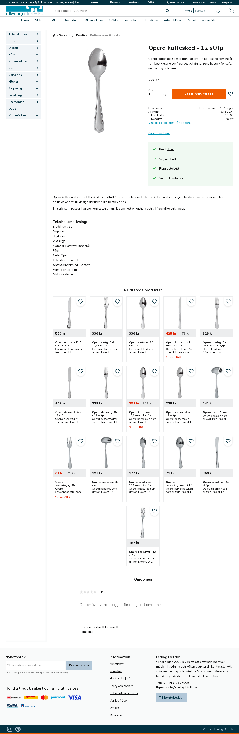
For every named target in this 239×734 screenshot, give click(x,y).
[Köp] (199, 93)
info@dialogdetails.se (182, 687)
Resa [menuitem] (12, 68)
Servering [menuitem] (70, 20)
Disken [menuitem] (39, 20)
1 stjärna (81, 592)
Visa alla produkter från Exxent (169, 123)
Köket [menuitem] (54, 20)
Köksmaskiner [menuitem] (93, 20)
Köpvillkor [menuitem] (116, 671)
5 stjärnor (95, 592)
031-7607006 (179, 682)
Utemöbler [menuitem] (150, 20)
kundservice (177, 178)
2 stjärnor (84, 592)
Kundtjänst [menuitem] (225, 2)
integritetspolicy (61, 672)
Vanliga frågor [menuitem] (119, 700)
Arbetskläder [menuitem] (173, 20)
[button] (218, 11)
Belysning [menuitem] (15, 88)
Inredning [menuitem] (130, 20)
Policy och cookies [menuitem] (122, 686)
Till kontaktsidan (171, 697)
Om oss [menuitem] (212, 2)
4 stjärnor (91, 592)
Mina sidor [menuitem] (199, 2)
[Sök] (167, 11)
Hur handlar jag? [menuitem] (120, 678)
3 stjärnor (88, 592)
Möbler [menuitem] (113, 20)
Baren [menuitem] (25, 20)
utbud (170, 149)
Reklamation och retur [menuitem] (124, 693)
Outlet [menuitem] (192, 20)
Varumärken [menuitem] (210, 20)
